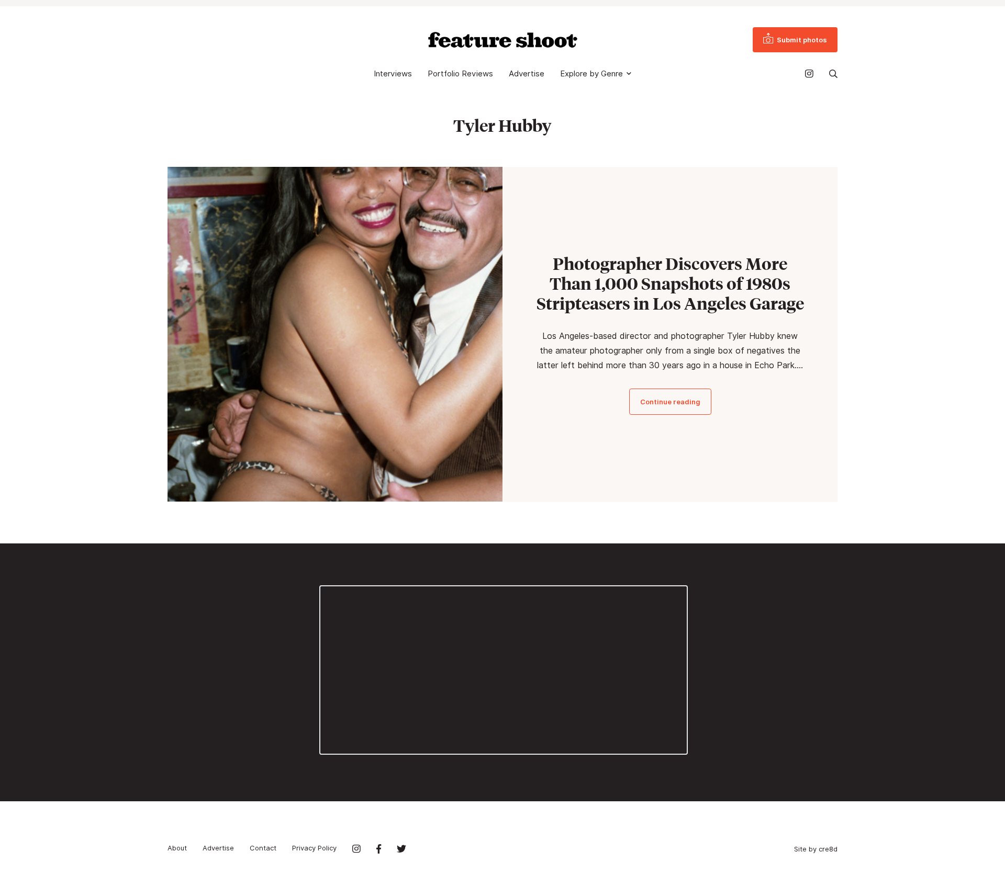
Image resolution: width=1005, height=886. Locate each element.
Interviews (393, 73)
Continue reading (670, 401)
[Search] (833, 73)
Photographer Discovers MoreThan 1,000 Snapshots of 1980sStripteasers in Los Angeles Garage (670, 283)
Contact (263, 848)
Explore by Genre (591, 73)
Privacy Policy (314, 848)
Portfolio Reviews (460, 73)
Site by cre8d (816, 849)
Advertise (526, 73)
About (177, 848)
